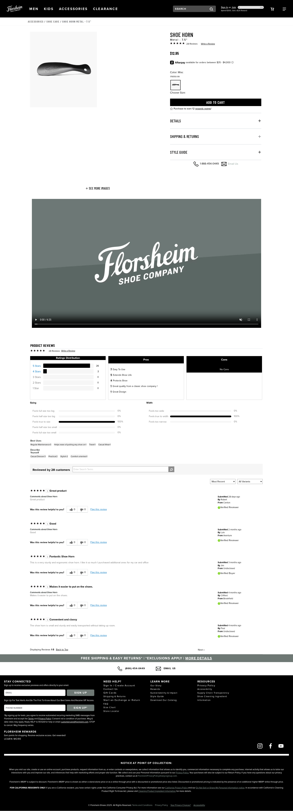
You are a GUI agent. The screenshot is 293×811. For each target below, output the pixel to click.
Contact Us (110, 689)
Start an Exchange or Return (121, 700)
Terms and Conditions (142, 805)
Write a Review (208, 43)
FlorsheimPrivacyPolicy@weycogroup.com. (157, 775)
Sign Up (80, 693)
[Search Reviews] (171, 469)
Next (201, 649)
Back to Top (62, 649)
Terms (31, 718)
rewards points (203, 108)
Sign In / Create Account (119, 685)
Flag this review (98, 509)
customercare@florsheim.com (74, 721)
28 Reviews (192, 43)
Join (234, 7)
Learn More (12, 739)
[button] (34, 9)
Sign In (224, 7)
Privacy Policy (44, 718)
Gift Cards (109, 692)
